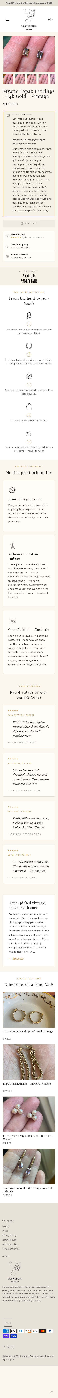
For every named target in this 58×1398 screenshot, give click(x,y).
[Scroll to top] (52, 1392)
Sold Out (31, 223)
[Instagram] (8, 1347)
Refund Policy (9, 1240)
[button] (8, 79)
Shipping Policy (10, 1244)
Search (5, 1226)
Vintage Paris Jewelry (32, 1356)
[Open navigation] (7, 19)
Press (5, 1231)
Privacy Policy (9, 1235)
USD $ (8, 1322)
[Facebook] (4, 1347)
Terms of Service (11, 1249)
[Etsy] (12, 1347)
